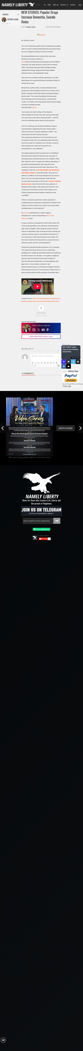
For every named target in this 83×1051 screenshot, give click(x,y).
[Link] (56, 363)
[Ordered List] (44, 363)
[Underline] (38, 363)
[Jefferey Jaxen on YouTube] (7, 23)
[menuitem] (45, 5)
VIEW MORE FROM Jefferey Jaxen (41, 336)
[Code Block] (53, 363)
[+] (35, 365)
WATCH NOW (65, 428)
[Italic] (35, 363)
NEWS (49, 5)
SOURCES (72, 5)
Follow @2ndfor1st (42, 529)
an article (26, 213)
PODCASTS (63, 5)
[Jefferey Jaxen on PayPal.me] (10, 23)
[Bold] (32, 363)
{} (32, 365)
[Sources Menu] (80, 5)
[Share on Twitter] (73, 361)
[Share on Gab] (68, 361)
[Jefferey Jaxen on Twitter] (5, 23)
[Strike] (41, 363)
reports (34, 107)
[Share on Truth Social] (63, 361)
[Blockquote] (50, 363)
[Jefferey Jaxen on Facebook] (3, 23)
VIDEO (55, 5)
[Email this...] (68, 366)
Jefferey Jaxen (12, 19)
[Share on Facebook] (63, 366)
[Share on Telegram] (78, 361)
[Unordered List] (47, 363)
